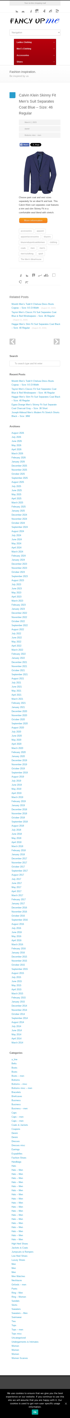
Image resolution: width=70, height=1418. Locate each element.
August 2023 (18, 580)
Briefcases (17, 1096)
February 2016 (19, 948)
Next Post (57, 342)
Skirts (14, 1305)
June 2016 (17, 932)
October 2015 (18, 965)
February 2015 (19, 997)
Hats (14, 1166)
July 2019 (16, 780)
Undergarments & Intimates (25, 1342)
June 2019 (17, 785)
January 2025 (18, 510)
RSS (55, 9)
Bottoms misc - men (33, 135)
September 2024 (20, 527)
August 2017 (18, 875)
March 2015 (17, 993)
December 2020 (19, 711)
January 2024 (18, 560)
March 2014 (17, 1042)
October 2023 (18, 572)
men (33, 248)
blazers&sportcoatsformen (33, 242)
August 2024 (18, 531)
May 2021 (16, 690)
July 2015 (16, 977)
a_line (14, 1059)
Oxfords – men (19, 1284)
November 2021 (19, 666)
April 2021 (16, 695)
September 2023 (20, 576)
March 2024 (17, 551)
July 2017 (16, 879)
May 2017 (16, 887)
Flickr (21, 9)
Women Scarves (20, 1358)
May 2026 (16, 445)
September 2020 (20, 723)
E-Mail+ (24, 280)
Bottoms (16, 1080)
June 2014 (17, 1030)
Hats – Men (17, 1170)
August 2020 (18, 727)
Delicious (52, 273)
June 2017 (17, 883)
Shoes (20, 62)
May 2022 (16, 641)
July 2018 (16, 830)
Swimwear (17, 1317)
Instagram (35, 9)
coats (23, 248)
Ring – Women (19, 1297)
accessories (26, 231)
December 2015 (19, 956)
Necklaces (17, 1280)
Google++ (18, 280)
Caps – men (17, 1117)
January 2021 (18, 707)
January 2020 (18, 756)
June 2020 (17, 735)
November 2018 (19, 813)
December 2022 (19, 613)
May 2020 (16, 740)
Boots (14, 1067)
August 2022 (18, 629)
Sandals (16, 1301)
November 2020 (19, 715)
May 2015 (16, 985)
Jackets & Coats (20, 1247)
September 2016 (20, 920)
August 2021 (18, 678)
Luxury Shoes (18, 1260)
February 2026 (19, 457)
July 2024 (16, 535)
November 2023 (19, 568)
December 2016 (19, 907)
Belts (14, 1063)
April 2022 (16, 645)
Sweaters (16, 1309)
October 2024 (18, 523)
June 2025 (17, 490)
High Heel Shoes (20, 1243)
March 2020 (17, 748)
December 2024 (19, 515)
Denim (15, 1133)
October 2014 (18, 1014)
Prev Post (12, 342)
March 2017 (17, 895)
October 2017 (18, 866)
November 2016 (19, 911)
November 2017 (19, 862)
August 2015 (18, 973)
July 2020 (16, 731)
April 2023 (16, 596)
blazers (47, 237)
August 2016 (18, 924)
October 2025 (18, 474)
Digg (45, 273)
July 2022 (16, 633)
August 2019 (18, 776)
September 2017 (20, 870)
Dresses (16, 1141)
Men (14, 1264)
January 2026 (18, 461)
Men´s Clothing (24, 49)
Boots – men (18, 1076)
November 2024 (19, 519)
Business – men (20, 1108)
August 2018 (18, 825)
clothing (53, 242)
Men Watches (18, 1276)
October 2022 (18, 621)
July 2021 (16, 682)
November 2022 (19, 617)
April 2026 (16, 449)
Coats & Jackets (20, 1125)
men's (42, 248)
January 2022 (18, 658)
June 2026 (17, 441)
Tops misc (17, 1333)
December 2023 (19, 564)
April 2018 (16, 842)
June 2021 (17, 686)
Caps (14, 1112)
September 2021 (20, 674)
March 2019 (17, 797)
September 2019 (20, 772)
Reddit (38, 273)
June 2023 (17, 588)
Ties (14, 1321)
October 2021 (18, 670)
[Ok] (65, 1403)
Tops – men (17, 1329)
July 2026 (16, 437)
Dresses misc (18, 1145)
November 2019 (19, 764)
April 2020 (16, 744)
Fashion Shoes (19, 1157)
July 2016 (16, 928)
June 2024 (17, 539)
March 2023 (17, 600)
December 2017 (19, 858)
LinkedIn (31, 273)
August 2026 (18, 433)
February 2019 (19, 801)
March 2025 (17, 502)
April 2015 (16, 989)
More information (33, 220)
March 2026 (17, 453)
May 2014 (16, 1034)
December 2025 (19, 465)
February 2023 (19, 605)
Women (15, 1346)
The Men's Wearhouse (31, 259)
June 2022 (17, 637)
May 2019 (16, 789)
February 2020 (19, 752)
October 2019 (18, 768)
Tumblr (41, 9)
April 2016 (16, 940)
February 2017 (19, 899)
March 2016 (17, 944)
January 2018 (18, 854)
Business (16, 1100)
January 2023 (18, 609)
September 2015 (20, 969)
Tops (14, 1325)
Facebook (28, 9)
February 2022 (19, 654)
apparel (40, 231)
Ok (35, 1412)
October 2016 (18, 915)
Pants (14, 1288)
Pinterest (48, 9)
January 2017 (18, 903)
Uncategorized (19, 1337)
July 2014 (16, 1026)
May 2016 (16, 936)
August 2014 (18, 1022)
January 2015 (18, 1001)
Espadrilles (17, 1153)
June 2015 (17, 981)
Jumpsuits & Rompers (22, 1252)
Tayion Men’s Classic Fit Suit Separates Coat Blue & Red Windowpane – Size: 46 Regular (34, 316)
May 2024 (16, 543)
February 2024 (19, 555)
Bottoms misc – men (22, 1088)
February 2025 (19, 506)
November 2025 (19, 470)
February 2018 (19, 850)
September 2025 (20, 478)
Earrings (16, 1149)
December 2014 (19, 1005)
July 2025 (16, 486)
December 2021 (19, 662)
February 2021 (19, 703)
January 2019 (18, 805)
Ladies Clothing (24, 42)
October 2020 (18, 719)
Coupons (16, 1129)
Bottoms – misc (19, 1084)
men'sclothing (27, 254)
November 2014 (19, 1010)
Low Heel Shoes (20, 1256)
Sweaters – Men (20, 1313)
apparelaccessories (30, 237)
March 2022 (17, 650)
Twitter (14, 9)
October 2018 (18, 817)
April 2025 (16, 498)
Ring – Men (17, 1292)
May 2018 (16, 838)
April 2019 (16, 793)
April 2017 (16, 891)
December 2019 (19, 760)
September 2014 (20, 1018)
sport (40, 254)
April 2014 (16, 1038)
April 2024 (16, 547)
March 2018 (17, 846)
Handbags (16, 1162)
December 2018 (19, 809)
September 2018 (20, 821)
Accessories (23, 55)
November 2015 (19, 960)
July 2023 (16, 584)
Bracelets (16, 1092)
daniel (27, 129)
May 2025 (16, 494)
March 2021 (17, 699)
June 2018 (17, 834)
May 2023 (16, 592)
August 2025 (18, 482)
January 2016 (18, 952)
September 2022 (20, 625)
